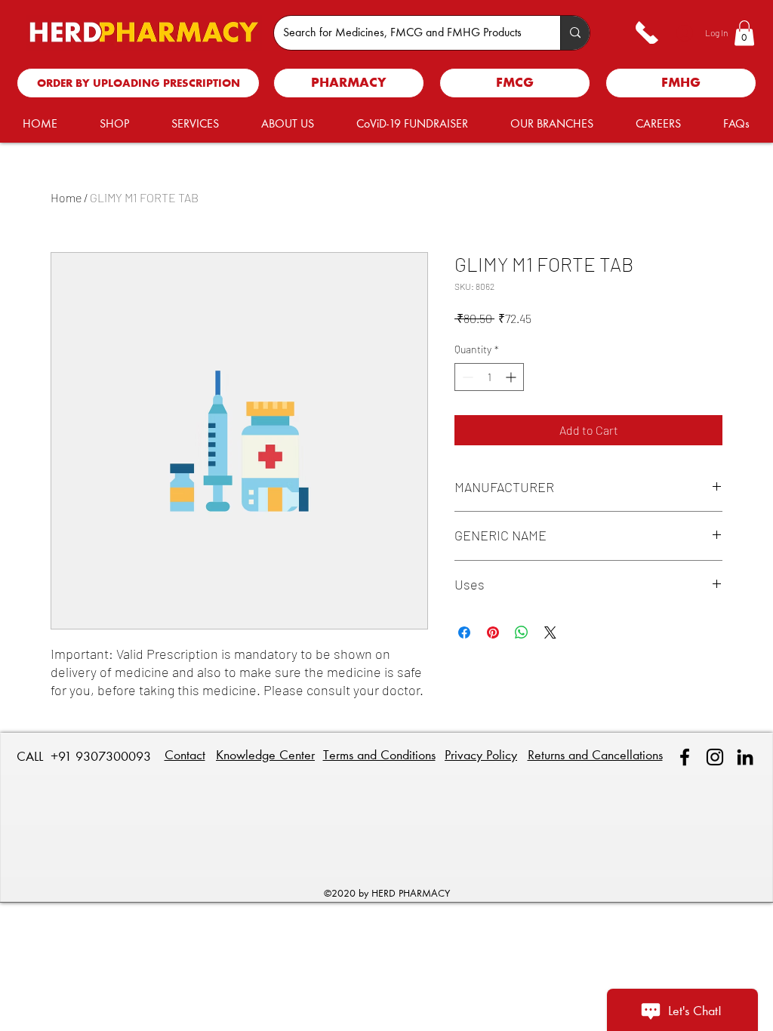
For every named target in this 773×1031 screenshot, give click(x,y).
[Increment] (512, 377)
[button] (744, 32)
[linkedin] (745, 757)
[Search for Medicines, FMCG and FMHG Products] (575, 33)
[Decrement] (466, 377)
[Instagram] (715, 757)
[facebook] (684, 757)
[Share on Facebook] (464, 632)
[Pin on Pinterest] (493, 632)
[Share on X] (550, 632)
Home (66, 197)
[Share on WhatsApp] (522, 632)
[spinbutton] (489, 377)
